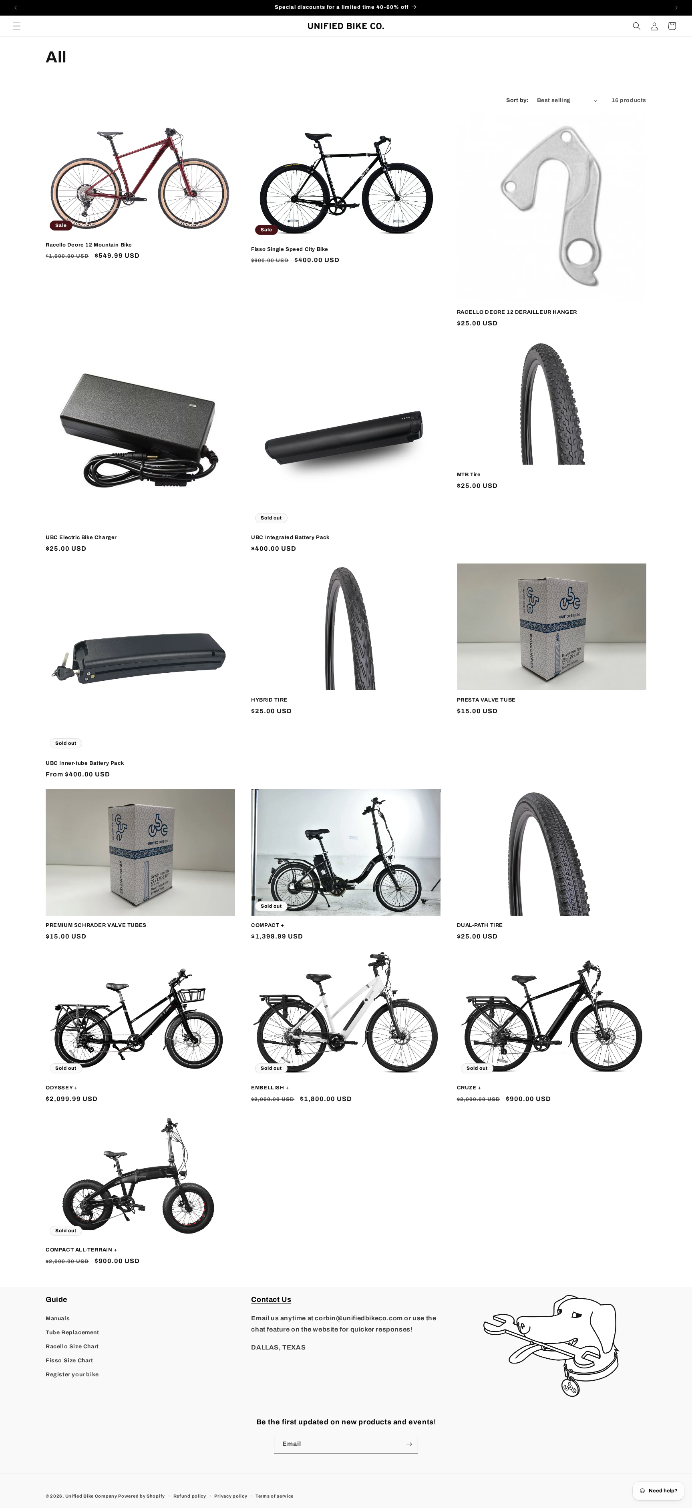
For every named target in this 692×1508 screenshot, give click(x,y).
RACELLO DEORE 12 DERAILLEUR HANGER (517, 312)
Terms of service (274, 1496)
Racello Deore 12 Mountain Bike (89, 245)
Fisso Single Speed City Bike (289, 249)
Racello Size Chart (72, 1347)
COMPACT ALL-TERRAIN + (81, 1250)
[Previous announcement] (15, 7)
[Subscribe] (409, 1444)
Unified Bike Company (91, 1496)
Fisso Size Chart (69, 1361)
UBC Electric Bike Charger (81, 537)
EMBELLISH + (270, 1088)
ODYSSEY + (61, 1088)
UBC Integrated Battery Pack (290, 537)
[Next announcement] (676, 7)
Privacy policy (230, 1496)
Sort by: (517, 100)
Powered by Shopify (141, 1496)
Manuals (58, 1318)
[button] (17, 26)
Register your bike (72, 1375)
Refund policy (189, 1496)
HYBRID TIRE (269, 700)
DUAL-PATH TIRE (480, 925)
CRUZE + (469, 1088)
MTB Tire (469, 474)
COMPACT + (267, 925)
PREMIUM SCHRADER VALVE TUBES (96, 925)
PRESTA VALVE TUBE (486, 700)
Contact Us (271, 1299)
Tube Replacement (72, 1333)
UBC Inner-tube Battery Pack (85, 763)
